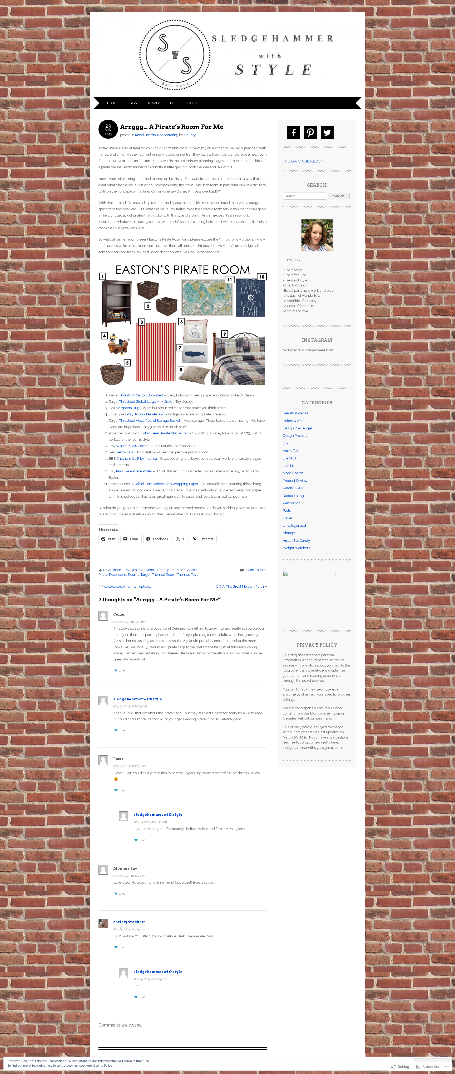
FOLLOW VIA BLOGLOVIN (303, 161)
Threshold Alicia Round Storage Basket (149, 421)
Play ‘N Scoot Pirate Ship (146, 414)
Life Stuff (289, 458)
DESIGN (131, 103)
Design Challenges (297, 428)
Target (145, 575)
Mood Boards (145, 135)
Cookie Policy (102, 1065)
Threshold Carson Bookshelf (141, 395)
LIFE (173, 103)
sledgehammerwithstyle (137, 699)
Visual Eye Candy (296, 541)
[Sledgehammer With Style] (227, 93)
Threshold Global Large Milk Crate (145, 402)
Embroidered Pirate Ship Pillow (164, 433)
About (191, 103)
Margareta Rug (127, 408)
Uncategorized (294, 526)
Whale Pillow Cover (131, 446)
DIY (286, 443)
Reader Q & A (293, 488)
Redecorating (167, 135)
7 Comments (255, 570)
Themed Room (163, 575)
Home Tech (291, 451)
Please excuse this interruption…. (125, 586)
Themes (183, 575)
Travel (287, 518)
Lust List (289, 466)
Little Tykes (165, 570)
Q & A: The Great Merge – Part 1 (241, 586)
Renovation (291, 503)
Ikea (134, 570)
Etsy (126, 570)
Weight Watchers (296, 548)
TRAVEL (153, 103)
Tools (287, 510)
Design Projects (295, 436)
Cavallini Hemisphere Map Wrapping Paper (164, 484)
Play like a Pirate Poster (134, 471)
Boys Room (112, 570)
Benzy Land (125, 452)
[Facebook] (293, 132)
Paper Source (186, 570)
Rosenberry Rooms (124, 575)
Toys (194, 575)
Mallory (190, 135)
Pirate (102, 575)
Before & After (294, 421)
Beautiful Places (295, 413)
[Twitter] (327, 132)
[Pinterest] (310, 132)
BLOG (111, 103)
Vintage (289, 533)
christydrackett (129, 922)
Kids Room (147, 570)
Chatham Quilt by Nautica (137, 459)
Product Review (295, 481)
